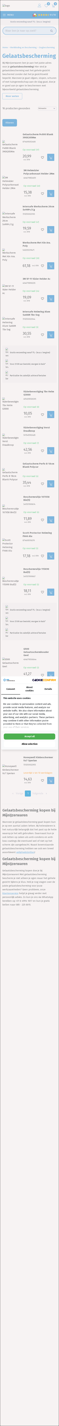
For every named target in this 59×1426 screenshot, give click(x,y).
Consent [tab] (10, 689)
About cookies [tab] (29, 689)
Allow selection (29, 744)
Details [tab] (48, 689)
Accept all (30, 736)
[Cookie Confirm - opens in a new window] (44, 680)
